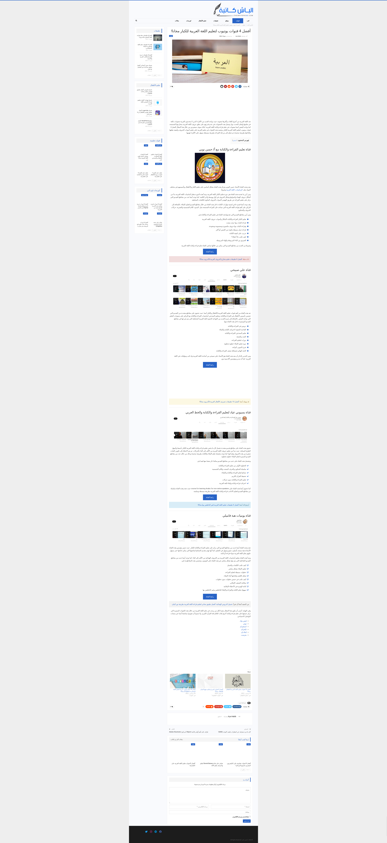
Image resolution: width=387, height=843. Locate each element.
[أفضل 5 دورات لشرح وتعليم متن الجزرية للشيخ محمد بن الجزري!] (156, 198)
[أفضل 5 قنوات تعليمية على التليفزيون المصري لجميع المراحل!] (238, 752)
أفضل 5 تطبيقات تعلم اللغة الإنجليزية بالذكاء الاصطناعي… (145, 46)
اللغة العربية (230, 190)
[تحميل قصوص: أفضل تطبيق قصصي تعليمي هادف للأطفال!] (157, 92)
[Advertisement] (210, 105)
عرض (234, 140)
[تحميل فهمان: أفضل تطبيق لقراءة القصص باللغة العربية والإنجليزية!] (157, 102)
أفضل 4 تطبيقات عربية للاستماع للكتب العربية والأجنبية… (146, 56)
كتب (248, 21)
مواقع (227, 21)
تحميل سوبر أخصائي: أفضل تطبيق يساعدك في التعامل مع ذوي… (144, 67)
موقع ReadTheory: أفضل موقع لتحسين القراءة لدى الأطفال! (145, 122)
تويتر (245, 624)
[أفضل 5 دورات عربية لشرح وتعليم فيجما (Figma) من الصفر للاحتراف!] (142, 198)
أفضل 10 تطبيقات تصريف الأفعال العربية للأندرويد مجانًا (219, 402)
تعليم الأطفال (202, 21)
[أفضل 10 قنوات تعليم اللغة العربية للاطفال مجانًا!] (238, 681)
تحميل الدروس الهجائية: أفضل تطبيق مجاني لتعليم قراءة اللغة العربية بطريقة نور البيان (202, 604)
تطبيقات (215, 21)
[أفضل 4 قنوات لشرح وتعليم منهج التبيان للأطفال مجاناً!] (210, 681)
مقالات (177, 21)
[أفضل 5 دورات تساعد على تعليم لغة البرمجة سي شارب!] (142, 216)
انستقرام (243, 627)
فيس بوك (243, 621)
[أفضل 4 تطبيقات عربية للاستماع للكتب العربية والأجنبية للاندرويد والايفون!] (157, 57)
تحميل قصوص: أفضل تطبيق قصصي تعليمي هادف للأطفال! (144, 91)
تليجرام (244, 629)
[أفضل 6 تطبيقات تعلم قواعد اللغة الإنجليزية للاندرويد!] (157, 38)
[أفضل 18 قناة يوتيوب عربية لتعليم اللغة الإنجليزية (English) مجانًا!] (183, 681)
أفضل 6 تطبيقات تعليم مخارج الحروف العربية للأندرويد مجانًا (221, 259)
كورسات (188, 21)
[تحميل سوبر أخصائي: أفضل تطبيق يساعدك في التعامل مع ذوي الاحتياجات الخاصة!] (157, 67)
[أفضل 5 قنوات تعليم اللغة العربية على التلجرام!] (182, 752)
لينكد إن (244, 632)
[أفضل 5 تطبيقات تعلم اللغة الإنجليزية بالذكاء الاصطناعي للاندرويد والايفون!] (157, 47)
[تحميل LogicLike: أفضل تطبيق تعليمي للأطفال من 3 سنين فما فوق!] (157, 113)
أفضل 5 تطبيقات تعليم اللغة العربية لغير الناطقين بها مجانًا (218, 505)
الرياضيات (239, 190)
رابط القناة (210, 252)
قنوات (238, 21)
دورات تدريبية (144, 195)
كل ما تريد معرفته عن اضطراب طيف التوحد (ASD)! (234, 732)
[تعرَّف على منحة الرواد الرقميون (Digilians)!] (156, 216)
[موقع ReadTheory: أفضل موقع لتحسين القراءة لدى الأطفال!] (157, 123)
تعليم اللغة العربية (242, 702)
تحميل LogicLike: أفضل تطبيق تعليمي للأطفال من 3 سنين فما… (144, 112)
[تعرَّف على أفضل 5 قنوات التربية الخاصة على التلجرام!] (142, 167)
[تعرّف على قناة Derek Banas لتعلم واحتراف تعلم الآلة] (210, 752)
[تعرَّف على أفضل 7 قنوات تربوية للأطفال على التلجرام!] (156, 167)
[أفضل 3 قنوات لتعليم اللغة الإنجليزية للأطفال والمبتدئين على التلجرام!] (156, 148)
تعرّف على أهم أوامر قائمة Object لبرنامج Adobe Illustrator (188, 732)
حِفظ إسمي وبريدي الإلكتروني (241, 817)
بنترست (244, 635)
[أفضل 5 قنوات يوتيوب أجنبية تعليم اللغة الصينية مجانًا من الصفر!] (142, 148)
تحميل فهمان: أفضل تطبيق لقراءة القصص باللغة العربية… (144, 101)
